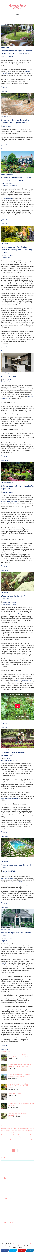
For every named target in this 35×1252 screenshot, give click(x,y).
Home (3, 1164)
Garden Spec (7, 199)
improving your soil (22, 1130)
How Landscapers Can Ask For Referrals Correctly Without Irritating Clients (16, 249)
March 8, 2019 (7, 939)
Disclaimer (4, 1188)
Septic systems (22, 1137)
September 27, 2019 (9, 871)
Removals (16, 1137)
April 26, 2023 (7, 184)
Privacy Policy (5, 1191)
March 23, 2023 (8, 256)
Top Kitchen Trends (9, 376)
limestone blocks (10, 1135)
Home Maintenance (7, 116)
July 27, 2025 (7, 126)
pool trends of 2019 (15, 882)
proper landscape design (9, 501)
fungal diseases (13, 1130)
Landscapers (5, 258)
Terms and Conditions (8, 1195)
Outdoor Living (5, 929)
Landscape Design (7, 174)
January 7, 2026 (8, 57)
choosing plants (23, 1128)
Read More (4, 91)
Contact (4, 1184)
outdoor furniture (26, 1135)
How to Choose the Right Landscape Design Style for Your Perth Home (17, 1229)
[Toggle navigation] (17, 14)
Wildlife (8, 1141)
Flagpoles (4, 941)
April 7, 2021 (7, 380)
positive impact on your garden (16, 681)
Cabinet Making (15, 1128)
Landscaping (5, 47)
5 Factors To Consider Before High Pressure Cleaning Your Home (15, 1235)
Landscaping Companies (9, 186)
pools (6, 1137)
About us (4, 1167)
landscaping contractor (9, 761)
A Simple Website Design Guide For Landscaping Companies (17, 1240)
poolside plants (6, 873)
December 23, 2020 (9, 602)
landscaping (17, 613)
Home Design (5, 373)
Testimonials (5, 1175)
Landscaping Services (8, 1171)
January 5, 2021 (8, 492)
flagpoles (4, 963)
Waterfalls (25, 1139)
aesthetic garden (7, 878)
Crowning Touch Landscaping (22, 1244)
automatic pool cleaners (6, 1128)
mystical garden (18, 1135)
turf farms (20, 1139)
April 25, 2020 (7, 759)
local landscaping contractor (11, 798)
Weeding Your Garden (8, 604)
